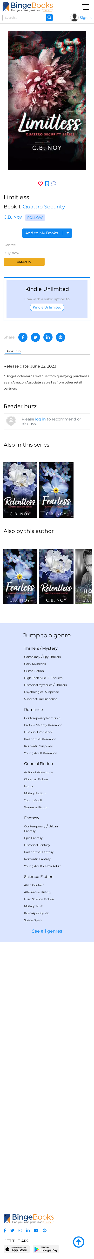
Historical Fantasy (37, 845)
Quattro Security (44, 207)
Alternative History (37, 892)
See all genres (47, 931)
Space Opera (33, 920)
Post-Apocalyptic (36, 913)
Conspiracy (32, 657)
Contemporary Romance (42, 718)
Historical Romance (38, 732)
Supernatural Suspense (40, 699)
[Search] (49, 17)
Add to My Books (42, 233)
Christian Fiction (36, 779)
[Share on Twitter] (35, 337)
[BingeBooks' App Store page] (17, 1249)
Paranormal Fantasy (39, 852)
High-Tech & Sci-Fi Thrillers (43, 678)
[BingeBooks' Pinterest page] (45, 1230)
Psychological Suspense (41, 692)
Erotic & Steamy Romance (43, 725)
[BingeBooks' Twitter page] (12, 1230)
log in (40, 419)
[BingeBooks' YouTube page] (36, 1230)
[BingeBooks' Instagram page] (20, 1230)
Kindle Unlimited (47, 307)
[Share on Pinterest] (60, 337)
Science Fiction (39, 876)
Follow (35, 217)
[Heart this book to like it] (40, 183)
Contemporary (35, 826)
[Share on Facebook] (22, 337)
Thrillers (31, 648)
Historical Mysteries (38, 685)
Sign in (86, 17)
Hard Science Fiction (39, 899)
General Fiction (38, 763)
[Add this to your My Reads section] (47, 183)
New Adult (53, 866)
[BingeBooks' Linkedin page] (28, 1230)
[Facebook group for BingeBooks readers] (5, 1230)
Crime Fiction (34, 671)
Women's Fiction (36, 807)
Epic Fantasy (33, 838)
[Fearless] (56, 485)
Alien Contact (34, 885)
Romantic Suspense (38, 746)
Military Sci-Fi (33, 906)
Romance (33, 709)
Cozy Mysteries (35, 664)
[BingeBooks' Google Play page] (46, 1249)
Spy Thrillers (52, 657)
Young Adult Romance (40, 753)
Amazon (24, 262)
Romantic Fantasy (37, 859)
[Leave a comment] (53, 183)
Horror (29, 786)
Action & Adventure (38, 772)
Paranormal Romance (40, 739)
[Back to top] (78, 1242)
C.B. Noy (13, 217)
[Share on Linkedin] (48, 337)
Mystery (50, 648)
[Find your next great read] (27, 7)
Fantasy (31, 818)
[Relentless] (20, 485)
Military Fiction (35, 793)
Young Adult (33, 800)
